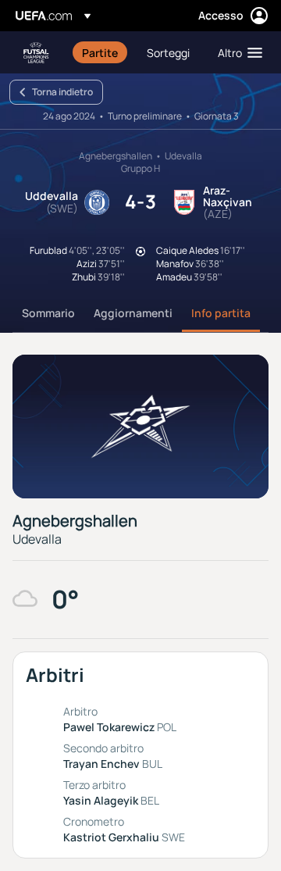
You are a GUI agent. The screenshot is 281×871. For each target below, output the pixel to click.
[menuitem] (101, 52)
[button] (236, 52)
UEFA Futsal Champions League (35, 52)
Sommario (48, 313)
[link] (100, 52)
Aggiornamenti (133, 313)
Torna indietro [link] (62, 91)
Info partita (221, 313)
